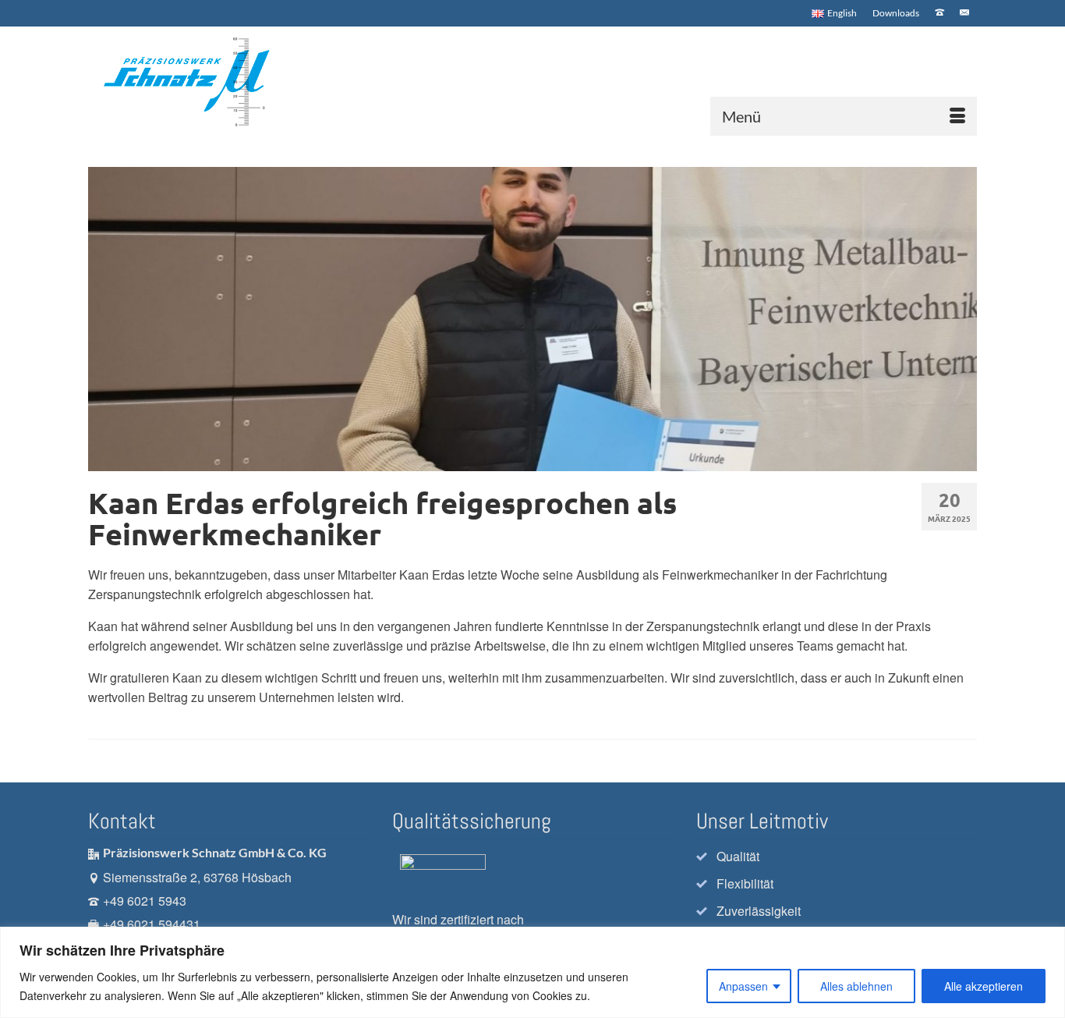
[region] (532, 972)
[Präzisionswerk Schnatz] (198, 81)
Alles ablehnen (856, 986)
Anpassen (743, 986)
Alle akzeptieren (983, 986)
